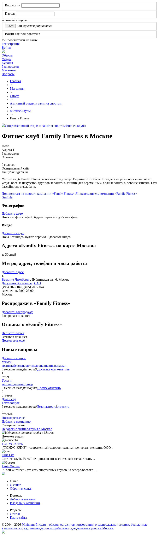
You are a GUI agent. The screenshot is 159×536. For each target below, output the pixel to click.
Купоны (7, 63)
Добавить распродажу (17, 312)
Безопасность (46, 406)
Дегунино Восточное (17, 283)
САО (37, 283)
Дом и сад (9, 399)
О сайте (15, 485)
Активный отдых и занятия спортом (39, 125)
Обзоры (7, 55)
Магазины (9, 70)
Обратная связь (20, 488)
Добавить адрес (13, 272)
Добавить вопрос (14, 358)
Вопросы (8, 74)
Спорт (9, 125)
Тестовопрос (10, 403)
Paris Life (8, 455)
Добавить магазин (23, 499)
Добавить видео (13, 233)
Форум (6, 59)
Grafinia (7, 197)
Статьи (15, 514)
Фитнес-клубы (75, 125)
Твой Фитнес (11, 466)
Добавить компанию (16, 421)
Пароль (10, 13)
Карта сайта (18, 517)
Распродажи (10, 66)
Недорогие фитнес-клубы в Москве (27, 429)
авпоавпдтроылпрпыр (17, 384)
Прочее (42, 388)
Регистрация (10, 44)
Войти (6, 47)
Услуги (7, 362)
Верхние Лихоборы (15, 279)
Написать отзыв (13, 333)
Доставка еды (47, 369)
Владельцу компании (25, 503)
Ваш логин (12, 5)
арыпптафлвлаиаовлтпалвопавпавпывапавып (34, 365)
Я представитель (106, 193)
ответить (63, 369)
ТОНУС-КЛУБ (12, 444)
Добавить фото (12, 213)
